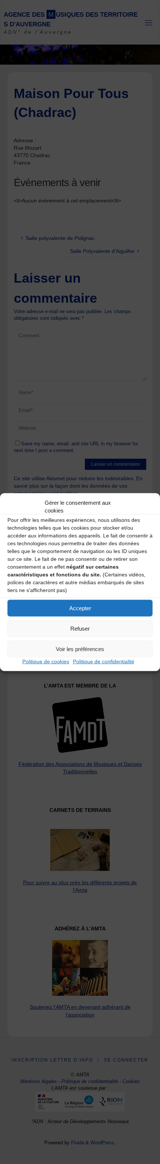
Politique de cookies (45, 661)
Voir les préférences (80, 649)
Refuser (80, 628)
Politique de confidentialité (103, 661)
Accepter (80, 608)
